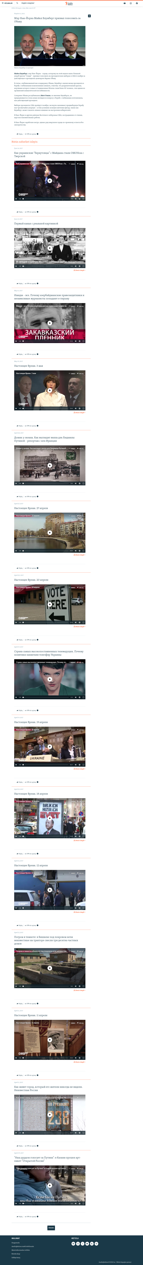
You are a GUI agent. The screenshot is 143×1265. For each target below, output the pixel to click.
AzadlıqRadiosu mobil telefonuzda (23, 1246)
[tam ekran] (83, 199)
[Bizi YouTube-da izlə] (125, 3)
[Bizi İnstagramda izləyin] (131, 3)
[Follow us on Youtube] (87, 1243)
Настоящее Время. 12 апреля (27, 873)
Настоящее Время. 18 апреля (27, 801)
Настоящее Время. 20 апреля (28, 587)
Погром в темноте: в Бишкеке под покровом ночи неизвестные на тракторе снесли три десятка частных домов (61, 951)
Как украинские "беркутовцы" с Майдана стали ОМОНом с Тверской (44, 164)
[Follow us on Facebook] (73, 1243)
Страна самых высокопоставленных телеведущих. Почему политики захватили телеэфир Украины (56, 662)
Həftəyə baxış (16, 1257)
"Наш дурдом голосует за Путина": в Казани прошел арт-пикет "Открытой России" (49, 1169)
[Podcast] (96, 1243)
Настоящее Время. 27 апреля (27, 516)
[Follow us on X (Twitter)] (82, 1243)
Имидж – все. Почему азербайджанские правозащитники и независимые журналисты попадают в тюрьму (59, 306)
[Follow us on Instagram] (78, 1243)
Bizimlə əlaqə (16, 1254)
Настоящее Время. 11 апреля (27, 1023)
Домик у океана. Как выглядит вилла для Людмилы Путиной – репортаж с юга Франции (52, 448)
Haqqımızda (16, 1243)
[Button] (19, 134)
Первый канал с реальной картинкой (31, 231)
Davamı (51, 1228)
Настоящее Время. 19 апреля (27, 730)
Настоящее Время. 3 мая (26, 373)
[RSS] (92, 1243)
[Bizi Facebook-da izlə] (137, 3)
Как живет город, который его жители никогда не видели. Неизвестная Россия (48, 1098)
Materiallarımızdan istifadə (21, 1250)
